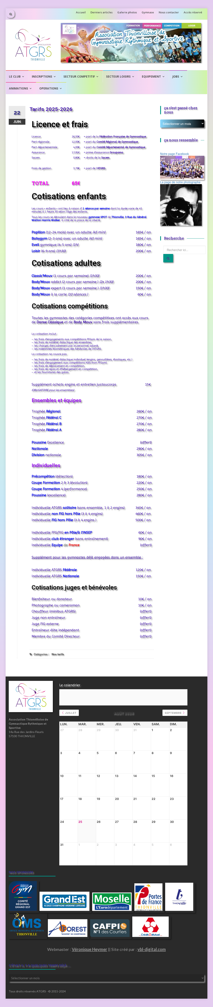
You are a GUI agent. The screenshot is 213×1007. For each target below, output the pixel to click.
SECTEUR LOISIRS (118, 76)
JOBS (175, 76)
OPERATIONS (48, 88)
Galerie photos (127, 12)
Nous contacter (169, 12)
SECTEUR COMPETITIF (79, 76)
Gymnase (148, 12)
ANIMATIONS (18, 88)
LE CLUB (15, 76)
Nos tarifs (58, 654)
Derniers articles (101, 12)
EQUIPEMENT (151, 76)
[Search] (168, 258)
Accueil (81, 12)
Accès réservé (193, 12)
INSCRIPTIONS (42, 76)
